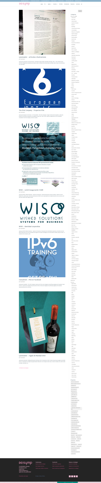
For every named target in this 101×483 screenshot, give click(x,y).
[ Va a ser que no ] (68, 482)
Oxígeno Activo (74, 231)
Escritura (73, 319)
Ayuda (49, 4)
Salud (73, 353)
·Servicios (78, 446)
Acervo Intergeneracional (76, 92)
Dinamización (74, 35)
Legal (73, 332)
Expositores (74, 48)
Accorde (73, 90)
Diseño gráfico (74, 37)
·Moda (77, 440)
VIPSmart (73, 273)
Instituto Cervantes (75, 194)
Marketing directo (75, 66)
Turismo (73, 371)
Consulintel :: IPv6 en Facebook (30, 280)
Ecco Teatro (74, 149)
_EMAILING (73, 405)
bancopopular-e (75, 120)
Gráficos (73, 53)
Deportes (73, 310)
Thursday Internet (75, 260)
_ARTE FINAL (74, 394)
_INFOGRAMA (74, 412)
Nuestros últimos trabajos (40, 464)
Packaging (74, 69)
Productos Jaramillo (75, 237)
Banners (73, 24)
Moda (73, 337)
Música (73, 341)
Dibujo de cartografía (76, 31)
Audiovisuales (74, 21)
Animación (74, 17)
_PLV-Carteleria (74, 420)
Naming (73, 67)
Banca (73, 294)
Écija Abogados (74, 151)
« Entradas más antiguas (23, 367)
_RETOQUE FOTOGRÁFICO (76, 429)
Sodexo (73, 253)
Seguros (73, 357)
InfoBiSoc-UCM (74, 189)
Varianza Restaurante (76, 266)
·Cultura (79, 438)
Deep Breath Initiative (76, 147)
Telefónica (73, 257)
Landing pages (74, 60)
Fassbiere (73, 164)
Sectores (72, 282)
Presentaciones (74, 76)
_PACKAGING (74, 418)
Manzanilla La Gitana (75, 207)
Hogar (73, 326)
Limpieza (73, 333)
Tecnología (74, 364)
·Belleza (78, 437)
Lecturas (78, 4)
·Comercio (73, 438)
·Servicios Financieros (75, 448)
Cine (72, 299)
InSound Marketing (75, 192)
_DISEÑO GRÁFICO (75, 400)
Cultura (73, 306)
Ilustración (74, 57)
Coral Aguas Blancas (75, 144)
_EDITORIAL (73, 404)
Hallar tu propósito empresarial (58, 466)
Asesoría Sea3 (74, 112)
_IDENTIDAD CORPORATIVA (75, 408)
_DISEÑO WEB (74, 402)
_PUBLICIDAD (74, 424)
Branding (73, 26)
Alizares (73, 99)
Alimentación (74, 285)
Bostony (73, 126)
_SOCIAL (73, 431)
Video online (74, 375)
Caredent (73, 131)
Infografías (74, 58)
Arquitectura (74, 287)
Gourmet (73, 323)
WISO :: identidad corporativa (29, 227)
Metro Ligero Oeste (75, 212)
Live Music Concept (75, 203)
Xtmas (73, 85)
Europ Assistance (75, 160)
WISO (73, 276)
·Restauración (74, 444)
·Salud (80, 444)
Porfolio (61, 4)
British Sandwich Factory (76, 129)
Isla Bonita (74, 196)
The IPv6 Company (75, 258)
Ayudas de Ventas (75, 23)
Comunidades (74, 30)
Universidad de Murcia (76, 264)
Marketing (73, 335)
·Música (73, 442)
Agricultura (74, 283)
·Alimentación (74, 433)
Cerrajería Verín (74, 137)
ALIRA (73, 96)
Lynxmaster (74, 205)
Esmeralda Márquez (75, 156)
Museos (73, 339)
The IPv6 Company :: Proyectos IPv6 (31, 110)
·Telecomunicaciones (75, 451)
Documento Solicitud (76, 42)
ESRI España (74, 158)
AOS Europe (74, 105)
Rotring (73, 246)
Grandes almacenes (75, 324)
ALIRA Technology (75, 98)
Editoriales (74, 317)
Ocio (72, 342)
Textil (73, 368)
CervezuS (73, 138)
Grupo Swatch (74, 178)
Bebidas (73, 296)
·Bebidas (73, 437)
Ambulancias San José (76, 101)
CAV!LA (73, 135)
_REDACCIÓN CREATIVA (76, 425)
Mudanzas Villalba (75, 219)
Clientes (72, 87)
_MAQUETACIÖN (74, 414)
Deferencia (73, 280)
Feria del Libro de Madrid (76, 165)
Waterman (74, 275)
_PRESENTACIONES (75, 422)
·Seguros (73, 446)
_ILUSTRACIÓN (74, 411)
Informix (73, 191)
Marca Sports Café (75, 208)
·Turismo (73, 453)
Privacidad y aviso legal (23, 476)
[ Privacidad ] (75, 482)
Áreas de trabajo (74, 16)
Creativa (55, 4)
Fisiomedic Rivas (75, 167)
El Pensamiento (74, 155)
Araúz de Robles (75, 107)
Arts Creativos (74, 110)
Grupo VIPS (74, 180)
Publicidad (73, 78)
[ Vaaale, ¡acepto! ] (61, 482)
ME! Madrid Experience (76, 210)
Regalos (73, 350)
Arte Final (73, 19)
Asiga (73, 114)
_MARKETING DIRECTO (75, 416)
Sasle (73, 248)
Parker (73, 233)
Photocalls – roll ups (75, 71)
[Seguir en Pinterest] (77, 476)
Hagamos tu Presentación (74, 466)
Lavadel (73, 198)
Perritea (73, 235)
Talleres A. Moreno (75, 255)
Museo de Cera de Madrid (76, 223)
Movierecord (74, 217)
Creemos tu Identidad (73, 464)
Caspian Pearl (74, 133)
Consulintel (74, 142)
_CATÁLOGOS (74, 398)
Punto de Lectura (75, 240)
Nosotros (73, 4)
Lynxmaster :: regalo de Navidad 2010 (32, 356)
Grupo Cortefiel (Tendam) (76, 176)
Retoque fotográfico (75, 82)
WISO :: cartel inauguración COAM (31, 190)
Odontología (74, 344)
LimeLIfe (73, 201)
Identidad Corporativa (76, 55)
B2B (72, 292)
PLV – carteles (74, 73)
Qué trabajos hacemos (40, 466)
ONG (72, 346)
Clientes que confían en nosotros (42, 468)
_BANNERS (73, 396)
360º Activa (74, 89)
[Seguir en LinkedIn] (74, 476)
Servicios (73, 359)
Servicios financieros (76, 360)
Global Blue (74, 174)
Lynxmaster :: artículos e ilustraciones (32, 57)
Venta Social (74, 373)
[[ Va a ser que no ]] (78, 482)
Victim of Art (74, 267)
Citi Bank (73, 140)
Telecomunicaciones (75, 366)
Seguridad (73, 355)
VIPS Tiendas (74, 269)
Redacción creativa (75, 80)
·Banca (73, 435)
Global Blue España (75, 387)
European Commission (76, 162)
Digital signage (74, 33)
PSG (72, 239)
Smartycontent (74, 251)
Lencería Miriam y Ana (76, 200)
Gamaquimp (74, 173)
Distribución (74, 314)
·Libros (73, 440)
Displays (73, 40)
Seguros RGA (74, 249)
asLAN (73, 116)
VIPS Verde (74, 271)
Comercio (73, 301)
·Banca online (79, 435)
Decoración (74, 308)
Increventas (74, 187)
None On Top (74, 226)
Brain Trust (74, 128)
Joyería (73, 330)
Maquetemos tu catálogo (73, 468)
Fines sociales (74, 49)
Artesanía (73, 290)
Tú (44, 4)
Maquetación (74, 64)
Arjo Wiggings (74, 108)
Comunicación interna (76, 28)
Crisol (73, 146)
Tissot (73, 262)
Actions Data (74, 94)
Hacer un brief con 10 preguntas (58, 468)
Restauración (74, 351)
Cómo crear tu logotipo (56, 464)
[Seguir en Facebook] (70, 476)
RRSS (73, 84)
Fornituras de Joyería (75, 169)
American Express (75, 103)
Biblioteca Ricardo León (76, 122)
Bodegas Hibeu (74, 124)
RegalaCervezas (75, 244)
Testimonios (66, 4)
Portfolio (73, 75)
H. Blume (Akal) (74, 182)
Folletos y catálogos (75, 51)
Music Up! (73, 225)
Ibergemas (74, 185)
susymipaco (22, 59)
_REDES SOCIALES (75, 427)
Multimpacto (74, 221)
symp (42, 4)
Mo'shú (73, 214)
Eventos (73, 46)
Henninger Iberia (75, 183)
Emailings (73, 44)
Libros (73, 62)
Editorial (73, 315)
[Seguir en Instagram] (72, 476)
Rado (72, 242)
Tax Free (73, 362)
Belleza (73, 297)
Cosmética (74, 303)
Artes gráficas (74, 288)
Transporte (74, 369)
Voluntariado (74, 377)
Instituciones (74, 328)
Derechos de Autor (75, 312)
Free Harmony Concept (76, 171)
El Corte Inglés (74, 153)
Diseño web (74, 39)
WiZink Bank (74, 278)
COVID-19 (73, 305)
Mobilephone (74, 216)
